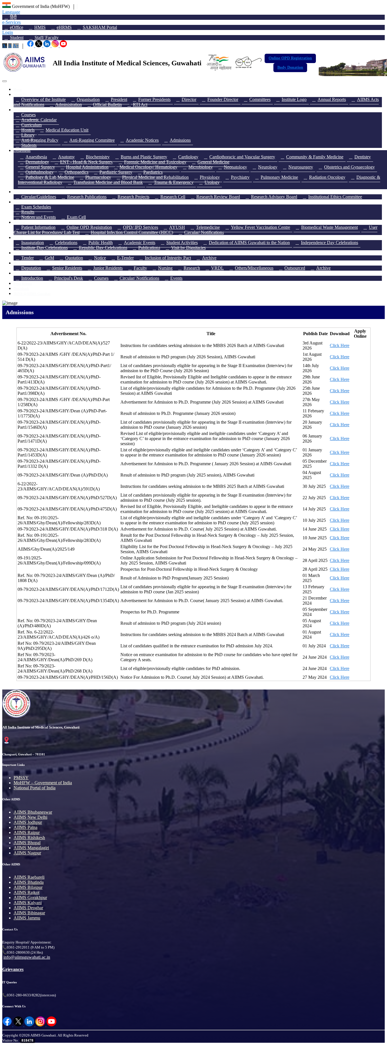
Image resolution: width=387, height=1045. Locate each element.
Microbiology (200, 167)
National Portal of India (35, 787)
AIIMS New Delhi (30, 817)
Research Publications (87, 196)
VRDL (217, 268)
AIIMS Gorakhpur (30, 897)
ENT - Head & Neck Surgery (86, 162)
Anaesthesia (36, 156)
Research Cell (172, 196)
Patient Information (38, 227)
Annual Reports (332, 99)
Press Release (23, 284)
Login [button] (7, 32)
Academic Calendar (39, 119)
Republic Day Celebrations (103, 247)
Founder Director (222, 99)
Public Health (100, 242)
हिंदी (13, 17)
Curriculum (31, 124)
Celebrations (66, 242)
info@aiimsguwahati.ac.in (26, 957)
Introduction (32, 278)
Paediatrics (153, 172)
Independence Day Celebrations (329, 242)
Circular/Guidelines (38, 196)
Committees (260, 99)
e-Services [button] (11, 22)
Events (176, 278)
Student (17, 37)
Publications (149, 247)
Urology (212, 182)
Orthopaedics (76, 172)
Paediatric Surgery (115, 172)
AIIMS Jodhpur (28, 822)
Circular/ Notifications (204, 232)
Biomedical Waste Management (329, 227)
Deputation (31, 268)
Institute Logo (294, 99)
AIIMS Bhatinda (29, 882)
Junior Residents (108, 268)
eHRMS (64, 27)
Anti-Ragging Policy (39, 140)
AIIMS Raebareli (29, 877)
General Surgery (40, 167)
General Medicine (213, 162)
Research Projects (133, 196)
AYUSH (177, 227)
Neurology (267, 167)
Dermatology (37, 162)
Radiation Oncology (327, 177)
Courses (28, 114)
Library (28, 135)
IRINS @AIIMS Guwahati (32, 294)
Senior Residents (67, 268)
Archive (209, 257)
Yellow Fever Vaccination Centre (260, 227)
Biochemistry (98, 156)
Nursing (165, 268)
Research (192, 268)
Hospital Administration (87, 167)
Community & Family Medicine (314, 156)
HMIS (40, 27)
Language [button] (11, 12)
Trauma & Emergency (174, 182)
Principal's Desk (68, 278)
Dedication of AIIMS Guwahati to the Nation (249, 242)
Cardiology (188, 156)
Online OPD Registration (290, 58)
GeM (49, 257)
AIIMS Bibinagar (29, 912)
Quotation (74, 257)
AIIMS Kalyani (28, 902)
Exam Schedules (36, 206)
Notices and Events (38, 217)
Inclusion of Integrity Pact (168, 257)
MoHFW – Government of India (43, 782)
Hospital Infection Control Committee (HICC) (132, 232)
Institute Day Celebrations (44, 247)
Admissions (180, 140)
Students (29, 145)
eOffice (16, 27)
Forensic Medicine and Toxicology (155, 162)
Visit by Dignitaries (188, 247)
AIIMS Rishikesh (29, 837)
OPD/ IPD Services (140, 227)
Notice (100, 257)
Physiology (210, 177)
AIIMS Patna (25, 827)
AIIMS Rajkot (26, 892)
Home (18, 90)
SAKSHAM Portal (100, 27)
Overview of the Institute (43, 99)
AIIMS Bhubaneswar (33, 812)
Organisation (88, 99)
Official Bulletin (107, 104)
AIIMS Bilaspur (28, 887)
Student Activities (182, 242)
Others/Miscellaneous (254, 268)
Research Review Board (218, 196)
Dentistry (362, 156)
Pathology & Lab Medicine (49, 177)
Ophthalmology (39, 172)
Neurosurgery (300, 167)
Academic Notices (142, 140)
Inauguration (32, 242)
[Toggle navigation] (4, 81)
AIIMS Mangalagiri (31, 847)
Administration (68, 104)
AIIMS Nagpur (27, 852)
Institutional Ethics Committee (335, 196)
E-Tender (125, 257)
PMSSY (21, 777)
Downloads (21, 289)
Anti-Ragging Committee (92, 140)
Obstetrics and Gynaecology (349, 167)
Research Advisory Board (274, 196)
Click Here (339, 345)
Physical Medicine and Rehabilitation (155, 177)
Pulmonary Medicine (279, 177)
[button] (4, 45)
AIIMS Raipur (27, 832)
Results (27, 212)
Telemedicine (208, 227)
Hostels (28, 130)
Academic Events (139, 242)
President (119, 99)
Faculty (140, 268)
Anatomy (66, 156)
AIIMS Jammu (27, 917)
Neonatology (235, 167)
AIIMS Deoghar (28, 907)
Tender (27, 257)
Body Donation (290, 67)
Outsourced (294, 268)
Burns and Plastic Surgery (144, 156)
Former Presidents (154, 99)
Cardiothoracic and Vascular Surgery (242, 156)
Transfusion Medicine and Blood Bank (108, 182)
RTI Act (140, 104)
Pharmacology (98, 177)
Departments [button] (22, 151)
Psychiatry (240, 177)
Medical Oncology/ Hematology (148, 167)
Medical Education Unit (67, 130)
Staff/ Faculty (47, 37)
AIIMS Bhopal (27, 842)
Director (189, 99)
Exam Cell (76, 217)
